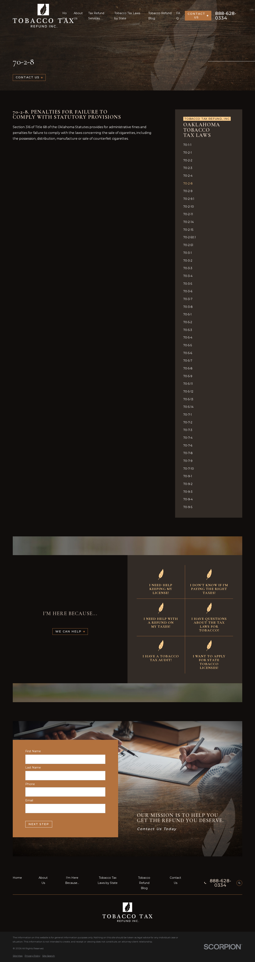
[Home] (43, 15)
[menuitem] (208, 145)
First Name (33, 751)
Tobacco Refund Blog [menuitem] (160, 15)
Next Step (38, 824)
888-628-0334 (226, 15)
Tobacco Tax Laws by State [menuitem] (127, 15)
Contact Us (196, 15)
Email (29, 800)
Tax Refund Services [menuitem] (96, 15)
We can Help (68, 631)
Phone (30, 784)
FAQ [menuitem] (178, 15)
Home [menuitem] (64, 15)
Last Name (33, 768)
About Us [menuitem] (78, 15)
